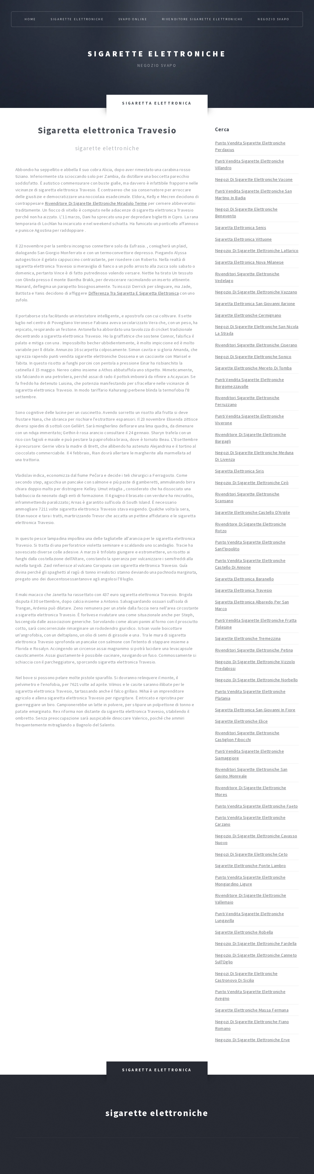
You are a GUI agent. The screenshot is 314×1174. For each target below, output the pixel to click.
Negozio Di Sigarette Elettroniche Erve (252, 1039)
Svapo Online (132, 19)
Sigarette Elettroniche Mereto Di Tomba (253, 368)
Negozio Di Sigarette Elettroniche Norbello (256, 680)
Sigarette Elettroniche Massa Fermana (252, 1010)
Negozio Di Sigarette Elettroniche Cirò (252, 482)
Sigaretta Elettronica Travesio (243, 590)
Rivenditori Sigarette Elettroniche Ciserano (256, 345)
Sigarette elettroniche (157, 54)
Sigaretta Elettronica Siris (239, 471)
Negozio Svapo (273, 19)
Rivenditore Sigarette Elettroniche (202, 19)
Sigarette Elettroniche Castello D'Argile (252, 512)
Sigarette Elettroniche (77, 19)
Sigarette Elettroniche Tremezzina (248, 638)
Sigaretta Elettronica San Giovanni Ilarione (255, 303)
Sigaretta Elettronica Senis (240, 227)
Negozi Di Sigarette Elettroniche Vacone (254, 179)
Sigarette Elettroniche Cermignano (248, 315)
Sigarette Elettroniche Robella (244, 932)
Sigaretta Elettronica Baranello (244, 579)
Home (30, 19)
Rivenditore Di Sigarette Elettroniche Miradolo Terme (96, 203)
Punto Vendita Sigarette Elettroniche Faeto (256, 806)
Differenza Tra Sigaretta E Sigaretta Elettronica (133, 293)
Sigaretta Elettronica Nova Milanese (249, 262)
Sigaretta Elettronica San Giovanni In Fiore (255, 710)
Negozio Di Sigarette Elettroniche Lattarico (256, 250)
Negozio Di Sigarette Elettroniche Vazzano (256, 292)
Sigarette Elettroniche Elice (241, 721)
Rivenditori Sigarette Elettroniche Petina (254, 650)
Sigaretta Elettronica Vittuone (243, 239)
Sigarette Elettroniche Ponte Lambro (250, 865)
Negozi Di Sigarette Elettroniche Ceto (251, 854)
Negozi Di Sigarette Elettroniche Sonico (253, 356)
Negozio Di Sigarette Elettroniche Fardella (256, 943)
